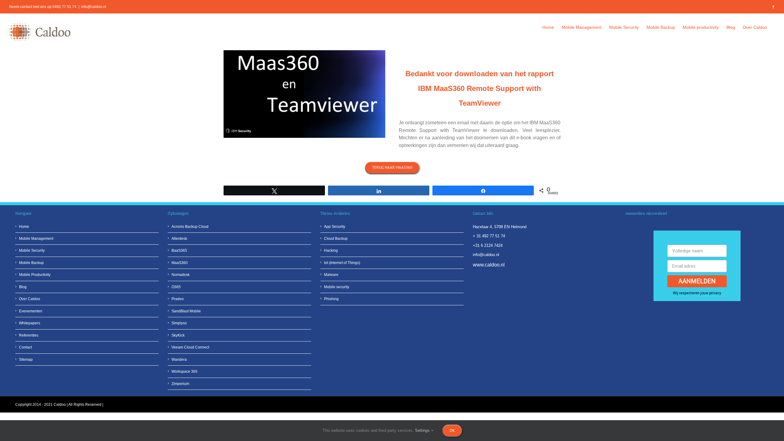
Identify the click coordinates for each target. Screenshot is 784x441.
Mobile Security (32, 250)
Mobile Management (36, 238)
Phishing (331, 299)
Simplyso (179, 323)
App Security (334, 226)
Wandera (179, 359)
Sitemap (26, 359)
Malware (331, 275)
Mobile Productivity (35, 275)
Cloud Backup (336, 238)
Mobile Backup (31, 263)
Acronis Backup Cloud (190, 226)
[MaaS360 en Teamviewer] (304, 52)
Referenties (28, 335)
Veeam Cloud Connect (190, 347)
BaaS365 (179, 250)
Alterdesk (179, 238)
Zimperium (180, 384)
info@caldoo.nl (93, 7)
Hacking (331, 250)
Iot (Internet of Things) (342, 263)
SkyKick (178, 335)
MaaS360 (180, 263)
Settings (423, 430)
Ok (452, 430)
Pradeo (178, 299)
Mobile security (336, 287)
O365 (176, 287)
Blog (23, 287)
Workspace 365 (185, 371)
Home (24, 226)
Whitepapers (29, 323)
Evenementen (30, 311)
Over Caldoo (29, 299)
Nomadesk (181, 275)
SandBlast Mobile (186, 311)
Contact (25, 347)
